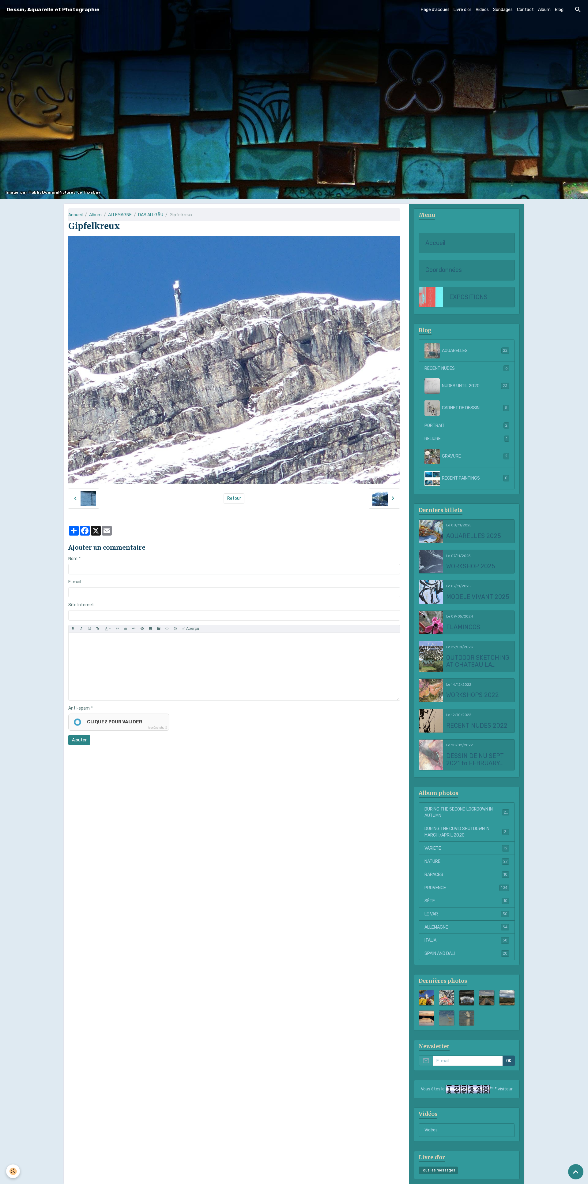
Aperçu (192, 628)
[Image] (150, 629)
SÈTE (465, 901)
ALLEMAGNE (120, 214)
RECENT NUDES (465, 368)
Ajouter (79, 740)
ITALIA (465, 940)
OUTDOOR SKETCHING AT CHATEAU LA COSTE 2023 (477, 661)
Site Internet (81, 604)
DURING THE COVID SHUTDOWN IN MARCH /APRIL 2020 (466, 832)
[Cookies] (13, 1171)
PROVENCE (465, 887)
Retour (234, 498)
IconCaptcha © (157, 727)
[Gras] (73, 629)
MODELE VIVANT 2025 (477, 596)
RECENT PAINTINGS (474, 478)
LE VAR (465, 914)
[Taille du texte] (97, 629)
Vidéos (482, 9)
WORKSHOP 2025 (470, 566)
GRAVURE (474, 456)
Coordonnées (443, 269)
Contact (525, 9)
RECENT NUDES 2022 (476, 725)
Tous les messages (438, 1170)
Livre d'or (462, 9)
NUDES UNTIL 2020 (474, 385)
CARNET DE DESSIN (474, 407)
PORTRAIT (465, 425)
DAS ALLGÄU (150, 214)
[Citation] (117, 629)
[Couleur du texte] (107, 629)
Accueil (75, 214)
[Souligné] (89, 629)
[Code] (167, 629)
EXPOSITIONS (468, 297)
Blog (559, 9)
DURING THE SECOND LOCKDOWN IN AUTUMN (466, 812)
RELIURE (465, 438)
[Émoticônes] (175, 629)
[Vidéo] (158, 629)
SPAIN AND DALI (465, 953)
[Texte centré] (125, 629)
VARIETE (465, 848)
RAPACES (465, 874)
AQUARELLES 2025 (473, 536)
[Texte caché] (142, 629)
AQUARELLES (474, 350)
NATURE (465, 861)
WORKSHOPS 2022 (472, 695)
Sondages (503, 9)
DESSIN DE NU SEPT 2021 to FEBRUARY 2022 (475, 759)
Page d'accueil (435, 9)
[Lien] (134, 629)
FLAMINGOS (463, 627)
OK (508, 1060)
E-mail (74, 582)
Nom (72, 558)
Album (544, 9)
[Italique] (81, 629)
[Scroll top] (575, 1171)
